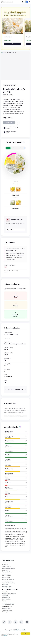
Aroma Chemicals (6, 577)
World (8, 2)
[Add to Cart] (12, 44)
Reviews (4, 601)
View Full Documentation (16, 389)
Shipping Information (6, 566)
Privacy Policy (5, 570)
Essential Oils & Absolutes (8, 579)
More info (5, 635)
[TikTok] (4, 622)
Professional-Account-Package (9, 593)
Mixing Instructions (6, 599)
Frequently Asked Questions (8, 568)
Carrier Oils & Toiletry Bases (8, 583)
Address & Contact (6, 608)
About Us (4, 563)
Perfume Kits (5, 584)
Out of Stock (9, 122)
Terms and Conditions (7, 572)
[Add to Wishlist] (17, 123)
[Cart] (23, 2)
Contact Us (4, 592)
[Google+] (21, 622)
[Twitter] (15, 622)
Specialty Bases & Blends (7, 581)
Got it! (25, 633)
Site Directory (5, 595)
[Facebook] (10, 622)
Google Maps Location (7, 610)
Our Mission (5, 564)
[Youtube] (27, 622)
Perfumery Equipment (7, 586)
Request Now (10, 229)
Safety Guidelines (6, 597)
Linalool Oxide (8, 37)
